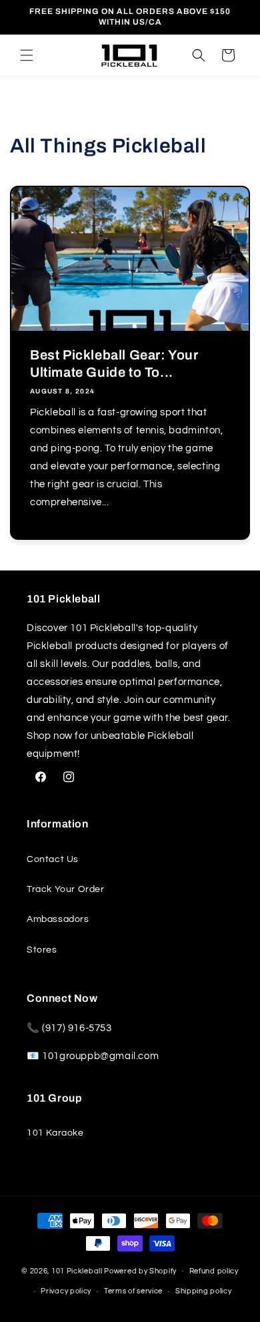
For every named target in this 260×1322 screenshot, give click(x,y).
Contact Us (53, 859)
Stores (42, 950)
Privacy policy (66, 1291)
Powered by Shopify (140, 1270)
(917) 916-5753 (76, 1028)
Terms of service (133, 1291)
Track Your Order (66, 889)
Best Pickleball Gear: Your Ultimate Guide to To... (114, 363)
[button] (26, 55)
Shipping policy (203, 1291)
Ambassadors (58, 919)
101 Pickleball (77, 1270)
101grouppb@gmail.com (100, 1056)
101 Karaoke (55, 1133)
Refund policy (214, 1271)
